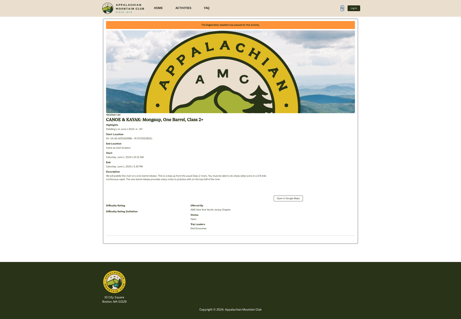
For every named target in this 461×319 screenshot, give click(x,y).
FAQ (206, 8)
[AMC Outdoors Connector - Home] (123, 8)
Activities (183, 8)
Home (158, 8)
